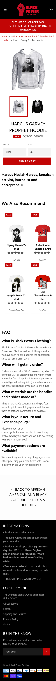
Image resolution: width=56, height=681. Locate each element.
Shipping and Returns (14, 614)
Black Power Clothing (20, 665)
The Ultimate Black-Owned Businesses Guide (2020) (23, 597)
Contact (7, 624)
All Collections (10, 604)
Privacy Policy (10, 619)
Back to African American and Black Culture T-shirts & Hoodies (28, 497)
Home (4, 37)
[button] (16, 253)
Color (6, 145)
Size (30, 145)
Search (7, 609)
